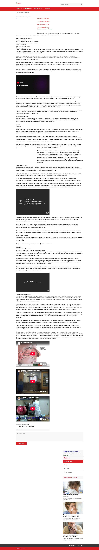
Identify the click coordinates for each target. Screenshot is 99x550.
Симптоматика (27, 8)
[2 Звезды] (17, 424)
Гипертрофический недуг (43, 21)
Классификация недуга (43, 18)
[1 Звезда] (16, 424)
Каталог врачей (38, 8)
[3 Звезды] (18, 424)
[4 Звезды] (19, 424)
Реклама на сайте (72, 545)
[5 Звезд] (21, 424)
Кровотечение (68, 472)
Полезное (47, 8)
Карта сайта (80, 545)
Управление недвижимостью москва (70, 451)
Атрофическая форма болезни (44, 29)
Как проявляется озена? (43, 24)
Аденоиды (67, 468)
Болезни (18, 8)
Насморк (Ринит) (68, 461)
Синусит (66, 465)
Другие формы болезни (43, 27)
